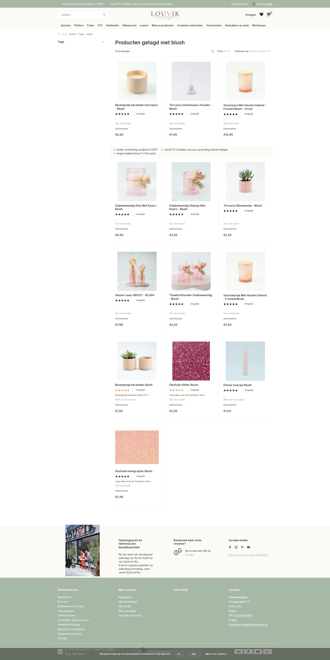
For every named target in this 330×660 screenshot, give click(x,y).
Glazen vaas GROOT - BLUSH (134, 295)
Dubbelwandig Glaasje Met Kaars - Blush (187, 207)
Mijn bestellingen (128, 601)
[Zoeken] (104, 14)
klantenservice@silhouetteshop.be (248, 624)
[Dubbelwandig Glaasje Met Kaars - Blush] (191, 181)
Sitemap (62, 638)
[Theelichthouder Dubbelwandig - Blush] (191, 271)
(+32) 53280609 (243, 615)
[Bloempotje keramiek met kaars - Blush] (137, 81)
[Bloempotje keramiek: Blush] (137, 361)
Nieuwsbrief (64, 597)
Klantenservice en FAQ (70, 606)
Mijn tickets (125, 606)
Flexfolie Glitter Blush (183, 385)
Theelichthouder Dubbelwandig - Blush (190, 296)
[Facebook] (230, 547)
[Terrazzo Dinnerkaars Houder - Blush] (191, 81)
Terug (63, 34)
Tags (81, 34)
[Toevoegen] (153, 137)
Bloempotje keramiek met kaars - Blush (136, 106)
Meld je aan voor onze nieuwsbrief (248, 554)
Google (268, 3)
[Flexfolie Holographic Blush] (137, 447)
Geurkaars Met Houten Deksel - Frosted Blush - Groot (244, 107)
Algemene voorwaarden (71, 629)
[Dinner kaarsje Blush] (245, 361)
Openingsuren (66, 610)
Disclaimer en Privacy (70, 633)
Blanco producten (163, 25)
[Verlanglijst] (261, 15)
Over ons (63, 601)
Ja (178, 654)
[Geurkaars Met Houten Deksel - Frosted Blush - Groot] (245, 81)
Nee (194, 654)
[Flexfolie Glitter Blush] (191, 361)
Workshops (259, 25)
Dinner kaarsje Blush (237, 385)
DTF (100, 25)
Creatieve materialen (190, 25)
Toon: (220, 51)
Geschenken (214, 25)
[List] (212, 51)
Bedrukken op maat (237, 25)
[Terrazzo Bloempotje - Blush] (245, 181)
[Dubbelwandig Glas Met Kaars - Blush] (137, 181)
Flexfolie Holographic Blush (133, 471)
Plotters (79, 25)
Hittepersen (129, 25)
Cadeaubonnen (66, 615)
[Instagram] (236, 547)
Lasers (144, 25)
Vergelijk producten (130, 615)
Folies (90, 25)
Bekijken (151, 413)
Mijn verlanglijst (127, 610)
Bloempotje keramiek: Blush (134, 385)
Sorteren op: (242, 51)
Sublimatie (112, 25)
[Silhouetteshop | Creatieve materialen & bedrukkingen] (165, 14)
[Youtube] (248, 547)
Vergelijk (140, 113)
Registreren (125, 597)
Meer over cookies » (216, 654)
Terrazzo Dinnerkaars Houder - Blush (190, 106)
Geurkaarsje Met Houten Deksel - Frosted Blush (245, 297)
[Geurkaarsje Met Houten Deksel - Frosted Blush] (245, 271)
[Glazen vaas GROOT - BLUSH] (137, 271)
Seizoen (66, 25)
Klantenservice (240, 3)
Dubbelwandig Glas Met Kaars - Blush (136, 207)
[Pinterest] (242, 547)
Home (72, 34)
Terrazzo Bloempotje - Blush (242, 205)
